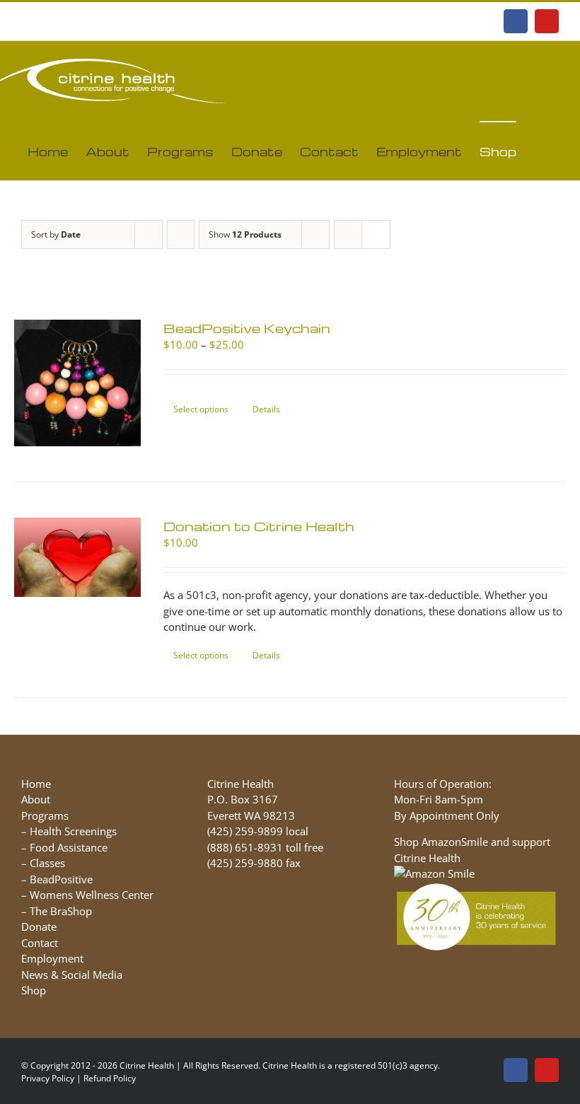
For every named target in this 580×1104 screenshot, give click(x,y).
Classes (47, 863)
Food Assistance (69, 847)
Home (36, 784)
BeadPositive (61, 879)
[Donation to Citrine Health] (77, 557)
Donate (39, 926)
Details (266, 409)
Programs (45, 815)
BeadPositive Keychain (246, 328)
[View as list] (376, 234)
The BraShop (61, 911)
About (35, 799)
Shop (33, 990)
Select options (200, 409)
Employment (52, 958)
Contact (39, 943)
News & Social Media (71, 975)
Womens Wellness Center (91, 895)
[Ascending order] (181, 234)
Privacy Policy (47, 1078)
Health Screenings (73, 831)
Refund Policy (109, 1078)
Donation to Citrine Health (258, 526)
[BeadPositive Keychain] (77, 383)
